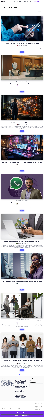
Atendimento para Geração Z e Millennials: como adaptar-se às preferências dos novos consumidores (22, 361)
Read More (22, 51)
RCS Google (11, 407)
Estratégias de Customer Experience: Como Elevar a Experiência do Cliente (22, 43)
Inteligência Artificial (25, 81)
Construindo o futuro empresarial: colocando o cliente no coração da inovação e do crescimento (20, 381)
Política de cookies (3, 408)
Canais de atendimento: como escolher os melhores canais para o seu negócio (22, 241)
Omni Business (25, 279)
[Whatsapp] (19, 412)
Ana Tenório (20, 45)
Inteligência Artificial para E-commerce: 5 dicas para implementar (22, 122)
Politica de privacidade (3, 407)
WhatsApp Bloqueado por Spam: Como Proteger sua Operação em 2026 (21, 391)
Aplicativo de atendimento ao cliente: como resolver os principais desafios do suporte (22, 162)
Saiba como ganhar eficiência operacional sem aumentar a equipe (20, 396)
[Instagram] (25, 412)
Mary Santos (19, 164)
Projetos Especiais (27, 319)
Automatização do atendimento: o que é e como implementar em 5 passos (22, 83)
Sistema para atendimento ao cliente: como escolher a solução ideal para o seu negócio (22, 281)
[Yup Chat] (3, 1)
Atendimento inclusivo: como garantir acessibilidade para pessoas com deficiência (22, 321)
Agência (19, 407)
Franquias (19, 408)
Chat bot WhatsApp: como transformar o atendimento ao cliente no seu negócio (22, 202)
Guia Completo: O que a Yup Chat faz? (21, 386)
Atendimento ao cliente (19, 81)
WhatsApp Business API (25, 200)
